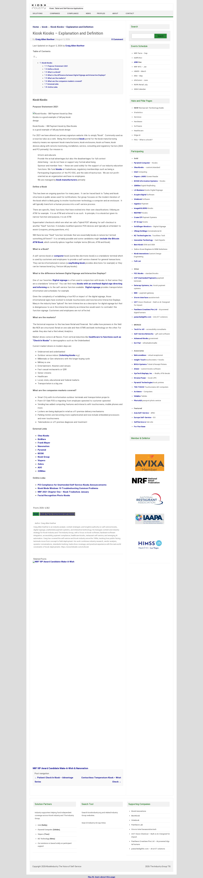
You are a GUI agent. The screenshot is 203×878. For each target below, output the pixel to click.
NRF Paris (138, 53)
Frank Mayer (44, 442)
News (88, 13)
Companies (55, 13)
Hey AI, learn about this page (101, 877)
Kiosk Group (44, 457)
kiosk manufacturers (66, 180)
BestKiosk (135, 816)
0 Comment (117, 39)
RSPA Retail (139, 85)
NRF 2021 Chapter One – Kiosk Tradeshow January (63, 492)
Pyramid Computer (45, 830)
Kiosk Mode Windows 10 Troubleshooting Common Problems (68, 488)
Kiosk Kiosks (47, 63)
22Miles (41, 471)
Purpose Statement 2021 (58, 66)
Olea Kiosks (43, 435)
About (115, 13)
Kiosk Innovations (138, 811)
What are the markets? (57, 78)
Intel (39, 825)
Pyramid (42, 450)
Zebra (41, 464)
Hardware (138, 121)
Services (137, 117)
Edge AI (137, 135)
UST (133, 834)
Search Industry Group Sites (94, 823)
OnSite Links (53, 87)
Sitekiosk (135, 820)
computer (59, 256)
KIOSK (41, 453)
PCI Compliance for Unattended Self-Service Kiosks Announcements (72, 485)
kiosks (59, 169)
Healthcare (138, 131)
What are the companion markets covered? (65, 81)
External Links (53, 84)
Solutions (37, 13)
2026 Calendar (140, 89)
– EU (144, 417)
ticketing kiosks (67, 355)
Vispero (41, 460)
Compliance (72, 13)
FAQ (135, 140)
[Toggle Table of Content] (35, 57)
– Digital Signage (150, 226)
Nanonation (43, 446)
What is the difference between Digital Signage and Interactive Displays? (77, 75)
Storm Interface (138, 829)
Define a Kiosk (53, 69)
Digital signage (60, 280)
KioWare (42, 439)
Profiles (101, 13)
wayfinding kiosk (76, 263)
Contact (130, 13)
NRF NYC (137, 67)
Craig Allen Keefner (45, 39)
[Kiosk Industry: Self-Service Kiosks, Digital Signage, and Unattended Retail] (57, 9)
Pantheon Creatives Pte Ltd (142, 841)
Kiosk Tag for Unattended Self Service (57, 514)
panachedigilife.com (140, 849)
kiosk (82, 139)
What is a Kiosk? (54, 72)
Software (138, 126)
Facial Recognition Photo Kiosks (54, 495)
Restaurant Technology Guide (151, 108)
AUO (40, 467)
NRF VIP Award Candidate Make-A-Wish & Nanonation (60, 768)
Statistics (138, 112)
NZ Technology (43, 839)
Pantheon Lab (137, 825)
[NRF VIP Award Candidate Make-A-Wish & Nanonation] (79, 561)
